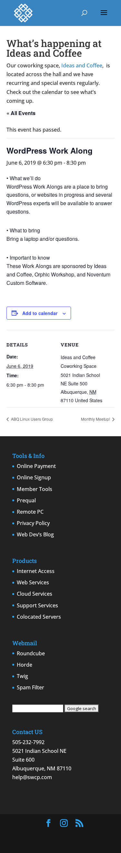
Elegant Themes (74, 834)
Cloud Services (34, 593)
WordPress (75, 843)
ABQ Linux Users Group (31, 419)
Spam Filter (30, 687)
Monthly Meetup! (96, 419)
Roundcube (31, 653)
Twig (22, 676)
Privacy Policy (33, 523)
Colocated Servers (39, 616)
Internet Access (36, 571)
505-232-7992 (28, 742)
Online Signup (34, 477)
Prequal (26, 500)
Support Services (37, 605)
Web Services (33, 582)
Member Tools (34, 489)
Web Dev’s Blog (35, 534)
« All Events (20, 113)
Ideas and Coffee (81, 65)
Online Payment (36, 466)
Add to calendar (39, 313)
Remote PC (30, 511)
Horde (24, 664)
